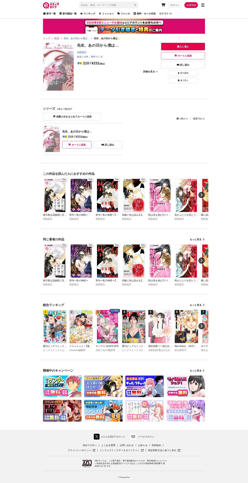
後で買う (184, 80)
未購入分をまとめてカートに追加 (74, 116)
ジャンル (125, 13)
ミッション (108, 13)
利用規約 (156, 445)
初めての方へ (90, 445)
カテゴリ (164, 13)
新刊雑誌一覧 (70, 13)
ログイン (175, 5)
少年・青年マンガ (93, 56)
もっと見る (196, 239)
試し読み (184, 64)
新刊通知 (184, 73)
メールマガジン (146, 436)
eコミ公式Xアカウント (110, 437)
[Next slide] (201, 195)
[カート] (163, 5)
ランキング (89, 13)
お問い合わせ (127, 445)
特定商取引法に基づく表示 (164, 450)
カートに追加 (185, 55)
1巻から (184, 118)
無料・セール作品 (146, 13)
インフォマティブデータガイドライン (120, 450)
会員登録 (191, 5)
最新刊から (199, 118)
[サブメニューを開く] (203, 5)
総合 (79, 56)
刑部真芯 (82, 52)
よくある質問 (108, 445)
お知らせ (142, 445)
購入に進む (183, 46)
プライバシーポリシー (81, 450)
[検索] (135, 5)
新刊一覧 (51, 13)
